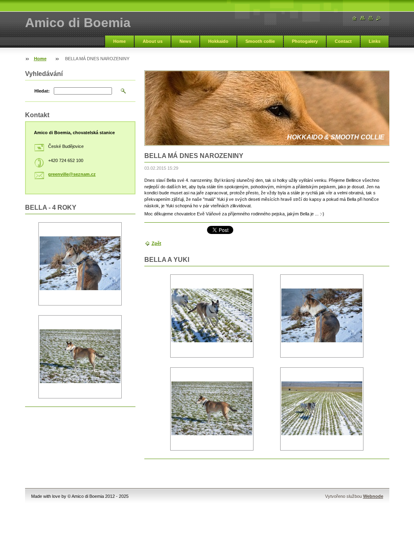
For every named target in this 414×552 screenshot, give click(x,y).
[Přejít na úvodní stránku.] (354, 18)
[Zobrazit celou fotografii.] (212, 316)
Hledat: (42, 90)
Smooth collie (260, 41)
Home (119, 41)
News (185, 41)
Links (374, 41)
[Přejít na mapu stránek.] (362, 18)
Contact (343, 41)
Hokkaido (218, 41)
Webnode (373, 496)
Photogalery (305, 41)
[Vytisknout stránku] (370, 18)
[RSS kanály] (378, 18)
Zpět (156, 243)
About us (153, 41)
